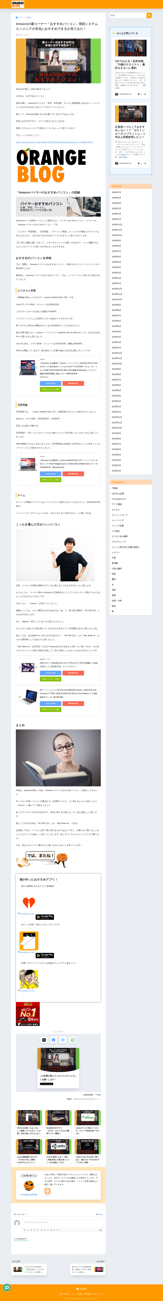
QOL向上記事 (118, 494)
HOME (83, 1288)
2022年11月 (117, 422)
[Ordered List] (38, 1230)
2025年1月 (116, 283)
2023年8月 (116, 374)
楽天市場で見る (73, 383)
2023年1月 (116, 412)
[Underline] (31, 1230)
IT (87, 1099)
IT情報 (98, 1095)
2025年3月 (116, 273)
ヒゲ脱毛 (116, 531)
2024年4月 (116, 331)
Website (47, 1195)
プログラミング (119, 542)
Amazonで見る (51, 383)
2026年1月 (116, 219)
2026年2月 (116, 214)
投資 (114, 574)
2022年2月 (116, 471)
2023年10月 (117, 364)
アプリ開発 (117, 504)
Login (100, 1214)
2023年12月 (117, 353)
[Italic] (28, 1230)
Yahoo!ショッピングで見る (50, 389)
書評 (114, 579)
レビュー (116, 552)
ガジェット (96, 1099)
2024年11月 (117, 294)
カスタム (116, 510)
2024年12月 (117, 289)
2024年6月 (116, 321)
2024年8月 (116, 310)
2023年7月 (116, 380)
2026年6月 (116, 198)
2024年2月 (116, 342)
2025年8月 (116, 246)
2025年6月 (116, 257)
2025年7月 (116, 251)
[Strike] (34, 1230)
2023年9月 (116, 369)
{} (54, 1230)
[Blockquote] (44, 1230)
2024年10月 (117, 299)
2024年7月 (116, 315)
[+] (57, 1230)
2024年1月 (116, 348)
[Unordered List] (41, 1230)
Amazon (79, 1099)
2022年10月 (117, 428)
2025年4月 (116, 267)
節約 (114, 606)
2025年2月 (116, 278)
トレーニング (118, 520)
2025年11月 (117, 230)
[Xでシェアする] (44, 1040)
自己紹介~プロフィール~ (94, 1294)
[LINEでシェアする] (72, 1040)
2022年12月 (117, 417)
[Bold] (24, 1230)
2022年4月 (116, 460)
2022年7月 (116, 444)
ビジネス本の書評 (120, 536)
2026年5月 (116, 203)
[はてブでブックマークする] (63, 1040)
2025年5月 (116, 262)
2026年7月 (116, 192)
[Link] (51, 1230)
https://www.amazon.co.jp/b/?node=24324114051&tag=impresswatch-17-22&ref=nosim (54, 142)
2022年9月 (116, 433)
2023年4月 (116, 396)
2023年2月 (116, 406)
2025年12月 (117, 224)
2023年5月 (116, 390)
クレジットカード (120, 515)
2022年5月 (116, 455)
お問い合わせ (64, 1294)
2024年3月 (116, 337)
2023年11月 (117, 358)
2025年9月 (116, 240)
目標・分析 (117, 601)
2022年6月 (116, 449)
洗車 (114, 590)
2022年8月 (116, 439)
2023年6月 (116, 385)
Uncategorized (118, 499)
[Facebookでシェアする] (53, 1040)
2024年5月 (116, 326)
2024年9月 (116, 305)
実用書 (115, 563)
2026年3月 (116, 208)
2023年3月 (116, 401)
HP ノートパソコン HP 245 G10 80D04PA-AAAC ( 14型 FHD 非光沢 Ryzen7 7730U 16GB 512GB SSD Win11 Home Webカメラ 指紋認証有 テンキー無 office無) (68, 693)
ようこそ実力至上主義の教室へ (126, 547)
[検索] (149, 15)
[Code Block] (48, 1230)
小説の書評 (117, 568)
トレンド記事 (118, 526)
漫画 (114, 595)
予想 (114, 558)
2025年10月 (117, 235)
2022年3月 (116, 465)
